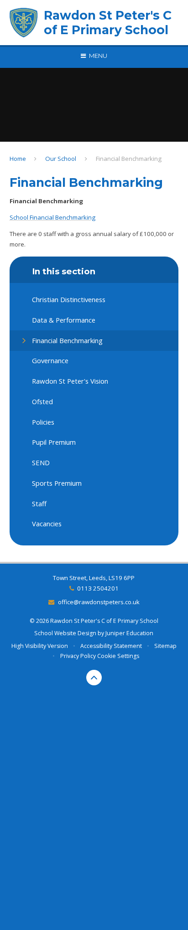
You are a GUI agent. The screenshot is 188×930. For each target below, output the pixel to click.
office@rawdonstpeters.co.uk (98, 602)
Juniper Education (129, 633)
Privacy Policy (78, 656)
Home (18, 158)
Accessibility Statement (111, 646)
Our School (60, 158)
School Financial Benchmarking (52, 217)
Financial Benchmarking (129, 158)
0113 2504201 (98, 588)
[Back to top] (94, 677)
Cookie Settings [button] (118, 656)
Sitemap (165, 646)
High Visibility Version (39, 646)
